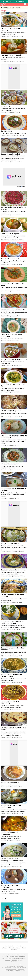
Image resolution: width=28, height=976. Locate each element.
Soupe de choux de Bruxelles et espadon (13, 649)
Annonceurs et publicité (10, 964)
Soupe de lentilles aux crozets (13, 310)
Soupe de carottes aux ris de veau (12, 284)
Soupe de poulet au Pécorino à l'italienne (13, 490)
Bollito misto (6, 106)
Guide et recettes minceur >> (13, 1)
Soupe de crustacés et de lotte (13, 570)
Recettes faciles (9, 946)
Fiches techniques (14, 948)
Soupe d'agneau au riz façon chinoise (12, 596)
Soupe (18, 7)
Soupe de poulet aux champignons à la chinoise (12, 860)
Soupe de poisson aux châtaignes (9, 886)
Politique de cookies (11, 969)
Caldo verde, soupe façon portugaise (11, 335)
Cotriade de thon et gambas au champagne (14, 436)
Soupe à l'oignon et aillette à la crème (13, 729)
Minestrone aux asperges (11, 464)
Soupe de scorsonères (10, 782)
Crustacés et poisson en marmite (10, 29)
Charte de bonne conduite (19, 967)
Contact (20, 964)
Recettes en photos (11, 7)
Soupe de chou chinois (10, 258)
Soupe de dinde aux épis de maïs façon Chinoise (12, 622)
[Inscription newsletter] (14, 930)
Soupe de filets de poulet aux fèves (12, 385)
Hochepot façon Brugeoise (11, 55)
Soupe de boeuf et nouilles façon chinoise (11, 675)
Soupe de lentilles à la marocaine (10, 702)
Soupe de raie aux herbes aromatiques (11, 806)
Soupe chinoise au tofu (10, 543)
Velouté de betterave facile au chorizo (13, 208)
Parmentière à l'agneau (10, 234)
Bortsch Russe (6, 131)
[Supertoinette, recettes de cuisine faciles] (3, 4)
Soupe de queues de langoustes (9, 833)
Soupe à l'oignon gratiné (11, 411)
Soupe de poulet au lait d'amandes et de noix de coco (13, 155)
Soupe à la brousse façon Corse (14, 359)
